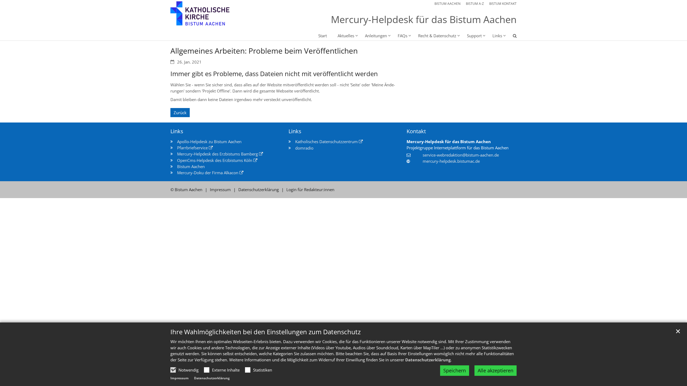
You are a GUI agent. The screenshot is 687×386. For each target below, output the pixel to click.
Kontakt (416, 131)
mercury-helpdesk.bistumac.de (451, 161)
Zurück (180, 112)
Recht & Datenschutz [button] (437, 35)
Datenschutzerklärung (428, 359)
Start (322, 35)
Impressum (179, 378)
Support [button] (474, 35)
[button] (511, 36)
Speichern (454, 370)
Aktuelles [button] (346, 35)
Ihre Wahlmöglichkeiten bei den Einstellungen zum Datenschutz (265, 332)
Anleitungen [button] (376, 35)
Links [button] (497, 35)
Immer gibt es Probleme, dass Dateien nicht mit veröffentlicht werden (274, 74)
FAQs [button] (402, 35)
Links (176, 131)
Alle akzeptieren (495, 370)
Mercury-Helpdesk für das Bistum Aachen (449, 141)
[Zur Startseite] (210, 16)
